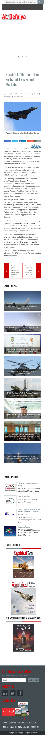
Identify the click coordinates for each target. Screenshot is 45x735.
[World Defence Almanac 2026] (23, 638)
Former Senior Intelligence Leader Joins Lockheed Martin (15, 272)
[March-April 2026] (23, 565)
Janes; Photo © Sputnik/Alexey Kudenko (18, 94)
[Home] (14, 17)
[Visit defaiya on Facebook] (7, 140)
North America (18, 96)
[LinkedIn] (5, 693)
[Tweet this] (15, 140)
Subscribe (15, 709)
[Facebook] (20, 693)
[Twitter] (13, 693)
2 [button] (22, 56)
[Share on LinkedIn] (22, 140)
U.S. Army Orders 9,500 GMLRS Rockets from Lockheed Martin (28, 271)
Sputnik (35, 94)
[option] (22, 37)
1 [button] (19, 56)
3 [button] (26, 56)
